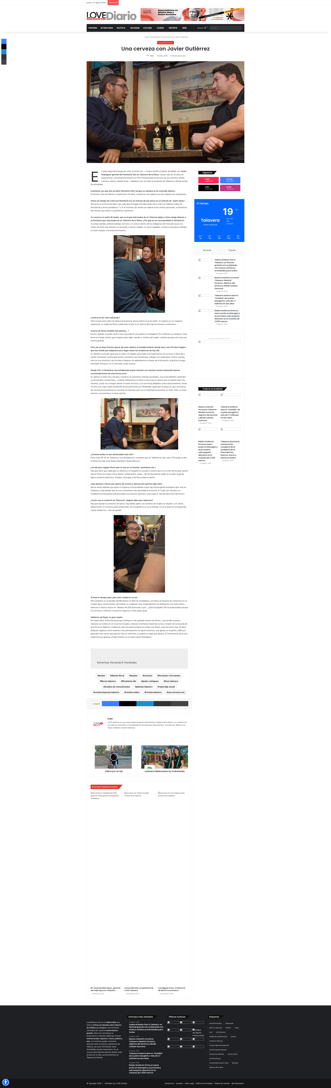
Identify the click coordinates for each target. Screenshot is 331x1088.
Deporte (173, 28)
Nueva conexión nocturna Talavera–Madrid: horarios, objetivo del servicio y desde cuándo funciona (227, 283)
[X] (128, 703)
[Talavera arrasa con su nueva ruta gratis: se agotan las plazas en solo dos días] (173, 1048)
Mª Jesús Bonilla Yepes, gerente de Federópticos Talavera (106, 989)
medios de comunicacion (117, 686)
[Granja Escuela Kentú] (185, 1050)
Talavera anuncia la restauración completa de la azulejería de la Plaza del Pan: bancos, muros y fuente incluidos (230, 449)
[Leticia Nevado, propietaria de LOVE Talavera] (139, 889)
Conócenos (169, 1083)
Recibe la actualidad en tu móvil (219, 338)
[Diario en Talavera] (112, 16)
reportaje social (167, 686)
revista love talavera (216, 1054)
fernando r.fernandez (169, 675)
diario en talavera (215, 1028)
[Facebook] (110, 703)
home (237, 1028)
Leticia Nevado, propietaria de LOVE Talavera (138, 989)
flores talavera (108, 681)
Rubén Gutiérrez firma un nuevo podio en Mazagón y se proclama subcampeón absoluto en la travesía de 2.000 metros (227, 316)
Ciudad (160, 28)
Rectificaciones (238, 1083)
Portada (92, 28)
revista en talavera (216, 1041)
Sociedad (135, 28)
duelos (134, 675)
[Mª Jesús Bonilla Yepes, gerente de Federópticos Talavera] (106, 889)
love (210, 1032)
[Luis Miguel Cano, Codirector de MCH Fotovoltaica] (173, 889)
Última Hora (107, 28)
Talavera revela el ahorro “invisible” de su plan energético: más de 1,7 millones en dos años (226, 299)
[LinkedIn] (145, 703)
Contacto (179, 1083)
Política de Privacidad (204, 1083)
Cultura (147, 28)
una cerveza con (176, 692)
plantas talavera (144, 686)
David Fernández (215, 1023)
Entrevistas (155, 37)
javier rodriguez (151, 681)
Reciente (207, 250)
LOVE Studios (121, 1083)
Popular (232, 250)
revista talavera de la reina (218, 1063)
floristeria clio (129, 681)
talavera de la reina (216, 1067)
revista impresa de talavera (219, 1045)
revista (233, 1036)
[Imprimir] (179, 703)
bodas (102, 675)
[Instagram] (118, 731)
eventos (148, 675)
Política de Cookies (222, 1083)
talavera (235, 1063)
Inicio (146, 37)
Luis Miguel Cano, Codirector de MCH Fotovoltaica (172, 989)
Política (121, 28)
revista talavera (153, 692)
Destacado (229, 1023)
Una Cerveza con (165, 43)
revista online (132, 692)
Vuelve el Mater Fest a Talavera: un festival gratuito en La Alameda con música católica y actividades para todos (226, 265)
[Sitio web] (109, 731)
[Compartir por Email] (162, 703)
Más (184, 28)
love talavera (171, 681)
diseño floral (118, 675)
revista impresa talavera (107, 692)
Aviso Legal (189, 1083)
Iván (151, 56)
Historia (228, 1028)
